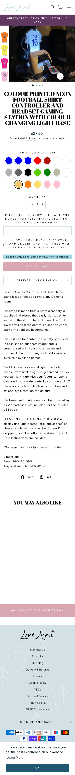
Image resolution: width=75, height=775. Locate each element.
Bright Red (38, 161)
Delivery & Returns (37, 669)
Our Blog (37, 663)
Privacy (37, 676)
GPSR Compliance (37, 709)
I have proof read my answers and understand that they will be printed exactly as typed (39, 244)
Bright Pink (47, 184)
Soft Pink (57, 184)
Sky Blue (28, 161)
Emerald (38, 172)
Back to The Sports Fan (40, 610)
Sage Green (57, 172)
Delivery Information (37, 280)
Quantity (37, 196)
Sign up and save (36, 722)
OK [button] (37, 767)
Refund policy (37, 702)
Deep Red (47, 161)
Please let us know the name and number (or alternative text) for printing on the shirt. (37, 219)
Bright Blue (18, 161)
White (66, 161)
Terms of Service (37, 696)
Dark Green (47, 172)
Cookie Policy (37, 682)
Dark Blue (9, 161)
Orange (28, 184)
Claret (57, 161)
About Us (38, 656)
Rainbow (66, 172)
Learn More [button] (14, 757)
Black (28, 172)
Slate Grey (18, 172)
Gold (18, 184)
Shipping (31, 138)
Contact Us (37, 649)
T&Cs (37, 689)
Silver (9, 172)
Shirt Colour (37, 152)
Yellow (38, 184)
